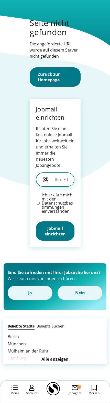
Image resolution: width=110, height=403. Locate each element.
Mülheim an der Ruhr (28, 351)
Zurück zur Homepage (49, 77)
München (17, 344)
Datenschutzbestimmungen (57, 205)
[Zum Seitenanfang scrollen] (94, 371)
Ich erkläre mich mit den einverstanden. (57, 203)
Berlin (13, 336)
